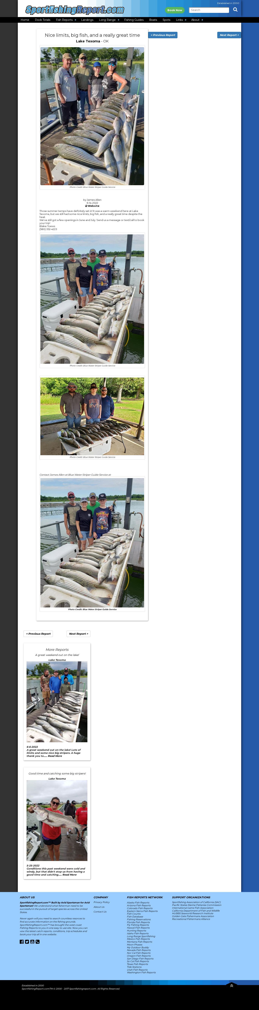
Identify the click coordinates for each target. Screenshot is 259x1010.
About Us (98, 906)
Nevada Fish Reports (139, 950)
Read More (55, 755)
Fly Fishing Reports (138, 924)
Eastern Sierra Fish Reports (142, 911)
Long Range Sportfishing (141, 936)
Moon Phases (134, 944)
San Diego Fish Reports (140, 958)
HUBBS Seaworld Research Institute (192, 913)
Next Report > (229, 35)
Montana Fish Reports (139, 941)
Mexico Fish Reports (138, 938)
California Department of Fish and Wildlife (196, 910)
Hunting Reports (136, 930)
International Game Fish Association (192, 907)
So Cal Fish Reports (138, 961)
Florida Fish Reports (138, 922)
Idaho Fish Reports (137, 933)
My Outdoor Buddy (138, 947)
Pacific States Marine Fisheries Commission (196, 905)
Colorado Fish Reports (139, 908)
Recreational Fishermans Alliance (191, 919)
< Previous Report (163, 35)
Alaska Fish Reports (138, 902)
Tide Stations (134, 967)
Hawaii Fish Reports (138, 927)
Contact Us (99, 911)
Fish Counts (133, 913)
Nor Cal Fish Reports (138, 952)
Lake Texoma (88, 41)
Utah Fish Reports (137, 969)
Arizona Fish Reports (139, 905)
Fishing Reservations (139, 919)
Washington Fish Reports (141, 972)
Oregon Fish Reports (139, 955)
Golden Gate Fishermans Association (193, 916)
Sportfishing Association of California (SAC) (196, 902)
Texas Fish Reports (137, 964)
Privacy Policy (101, 902)
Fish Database (135, 916)
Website (93, 205)
